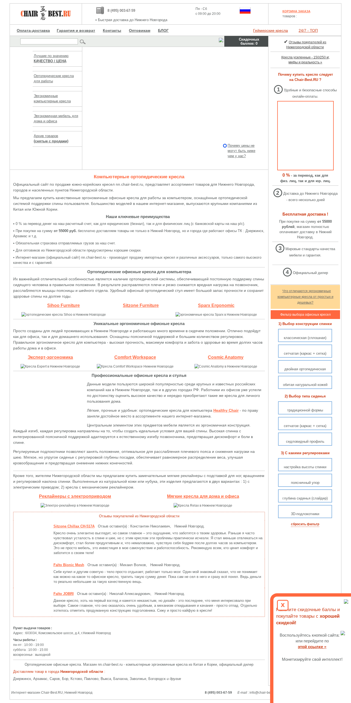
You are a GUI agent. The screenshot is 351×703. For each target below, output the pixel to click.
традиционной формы (305, 410)
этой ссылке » (312, 646)
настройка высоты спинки (305, 467)
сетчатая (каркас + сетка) (305, 353)
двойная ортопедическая (305, 369)
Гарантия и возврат (76, 30)
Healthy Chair (226, 410)
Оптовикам (139, 30)
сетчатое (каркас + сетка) (305, 426)
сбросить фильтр (305, 524)
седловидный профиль (305, 441)
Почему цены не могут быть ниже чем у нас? (241, 150)
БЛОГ (163, 30)
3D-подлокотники (305, 514)
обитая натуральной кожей (305, 385)
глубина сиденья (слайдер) (305, 498)
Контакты (112, 30)
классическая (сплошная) (305, 338)
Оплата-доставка (33, 30)
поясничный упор (305, 483)
